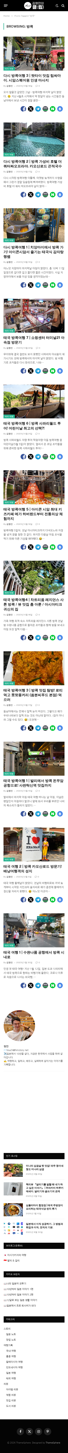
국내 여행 (11, 1351)
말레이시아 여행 (14, 1362)
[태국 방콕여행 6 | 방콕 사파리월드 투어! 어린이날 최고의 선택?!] (34, 402)
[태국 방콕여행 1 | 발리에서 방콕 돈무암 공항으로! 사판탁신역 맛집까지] (34, 759)
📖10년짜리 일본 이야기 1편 (18, 1289)
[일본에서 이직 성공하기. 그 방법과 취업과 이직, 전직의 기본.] (13, 1228)
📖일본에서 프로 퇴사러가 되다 (20, 1305)
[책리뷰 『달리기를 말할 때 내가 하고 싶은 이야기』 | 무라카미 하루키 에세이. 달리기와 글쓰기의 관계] (13, 1188)
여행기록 (8, 1345)
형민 (6, 1046)
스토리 (7, 1329)
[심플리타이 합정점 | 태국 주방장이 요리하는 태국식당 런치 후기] (13, 1209)
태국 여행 (9, 69)
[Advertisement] (34, 1114)
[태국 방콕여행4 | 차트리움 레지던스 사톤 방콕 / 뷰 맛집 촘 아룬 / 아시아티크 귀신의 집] (34, 578)
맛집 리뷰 (11, 1400)
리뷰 (6, 1384)
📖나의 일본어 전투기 (15, 1283)
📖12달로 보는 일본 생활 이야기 (20, 1300)
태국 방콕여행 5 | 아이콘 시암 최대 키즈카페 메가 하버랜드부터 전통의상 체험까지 (33, 514)
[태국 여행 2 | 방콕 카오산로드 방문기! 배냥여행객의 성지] (34, 844)
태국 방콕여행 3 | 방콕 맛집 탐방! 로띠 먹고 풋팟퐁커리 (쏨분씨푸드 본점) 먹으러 (33, 695)
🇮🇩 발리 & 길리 (12, 1260)
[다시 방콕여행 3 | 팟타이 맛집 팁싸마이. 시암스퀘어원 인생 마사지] (34, 54)
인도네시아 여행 (14, 1367)
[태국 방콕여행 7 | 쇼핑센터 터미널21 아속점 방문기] (34, 316)
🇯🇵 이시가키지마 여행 (15, 1255)
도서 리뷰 (11, 1406)
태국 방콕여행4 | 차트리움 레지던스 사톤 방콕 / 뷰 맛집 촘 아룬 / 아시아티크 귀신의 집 (33, 604)
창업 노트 (11, 1340)
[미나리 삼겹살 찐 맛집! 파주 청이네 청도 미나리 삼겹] (13, 1170)
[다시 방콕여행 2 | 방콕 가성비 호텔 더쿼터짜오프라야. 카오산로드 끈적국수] (34, 139)
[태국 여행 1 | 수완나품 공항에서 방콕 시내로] (34, 930)
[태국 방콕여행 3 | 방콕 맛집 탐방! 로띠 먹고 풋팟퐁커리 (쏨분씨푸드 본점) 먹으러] (34, 668)
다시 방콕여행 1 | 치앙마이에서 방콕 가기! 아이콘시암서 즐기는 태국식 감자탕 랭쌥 (33, 252)
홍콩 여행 (11, 1356)
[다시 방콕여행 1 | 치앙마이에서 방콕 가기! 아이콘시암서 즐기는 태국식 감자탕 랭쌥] (34, 225)
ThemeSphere (53, 1443)
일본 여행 (11, 1373)
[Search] (63, 5)
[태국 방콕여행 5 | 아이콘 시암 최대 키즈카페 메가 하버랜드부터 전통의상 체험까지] (34, 487)
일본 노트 (11, 1334)
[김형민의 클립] (34, 5)
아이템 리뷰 (12, 1389)
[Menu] (6, 6)
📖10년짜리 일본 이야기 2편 (18, 1294)
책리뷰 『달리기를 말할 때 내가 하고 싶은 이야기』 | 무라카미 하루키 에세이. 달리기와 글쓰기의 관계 (44, 1188)
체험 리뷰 (11, 1395)
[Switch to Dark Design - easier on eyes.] (57, 5)
